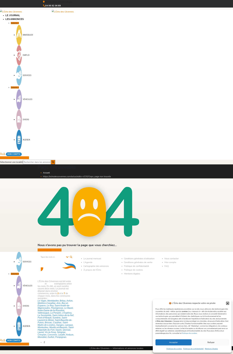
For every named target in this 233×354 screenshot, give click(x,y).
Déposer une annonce (15, 157)
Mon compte (170, 262)
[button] (227, 303)
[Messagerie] (1, 154)
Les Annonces (14, 19)
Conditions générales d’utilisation (139, 258)
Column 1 (15, 23)
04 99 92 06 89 (53, 5)
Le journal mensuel (92, 258)
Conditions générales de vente (138, 262)
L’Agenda (87, 262)
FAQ (166, 266)
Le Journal (12, 15)
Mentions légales (211, 349)
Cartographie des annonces (96, 266)
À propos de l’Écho (92, 269)
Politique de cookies (189, 333)
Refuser (211, 342)
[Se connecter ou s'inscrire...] (12, 154)
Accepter (173, 342)
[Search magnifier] (71, 257)
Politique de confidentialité (193, 349)
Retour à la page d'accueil (49, 249)
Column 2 (15, 87)
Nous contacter (171, 258)
